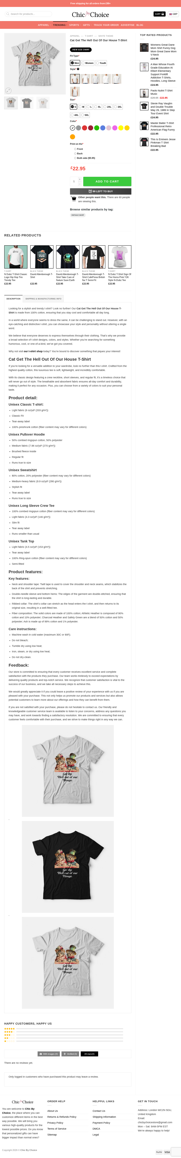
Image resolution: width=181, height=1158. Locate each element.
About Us (52, 1111)
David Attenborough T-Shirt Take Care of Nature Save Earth (67, 277)
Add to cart (107, 181)
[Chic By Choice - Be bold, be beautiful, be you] (90, 14)
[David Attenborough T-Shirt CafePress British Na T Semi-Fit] (93, 257)
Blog (139, 25)
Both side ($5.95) (86, 158)
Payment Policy (101, 1122)
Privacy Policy (55, 1122)
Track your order (106, 25)
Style (74, 69)
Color (73, 121)
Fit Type (74, 56)
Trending (59, 25)
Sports (74, 25)
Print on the (76, 144)
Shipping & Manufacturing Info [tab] (43, 299)
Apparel (43, 25)
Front (80, 149)
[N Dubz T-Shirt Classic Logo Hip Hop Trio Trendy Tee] (16, 257)
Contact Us (99, 1111)
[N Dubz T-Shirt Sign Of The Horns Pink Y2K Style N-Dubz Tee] (119, 257)
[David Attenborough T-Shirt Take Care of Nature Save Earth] (67, 257)
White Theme (105, 36)
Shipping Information (104, 1116)
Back (80, 153)
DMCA (96, 1128)
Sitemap (52, 1134)
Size (72, 99)
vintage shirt (77, 215)
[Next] (60, 64)
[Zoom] (8, 91)
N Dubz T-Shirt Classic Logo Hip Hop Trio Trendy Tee (15, 277)
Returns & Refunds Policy (61, 1116)
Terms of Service (56, 1128)
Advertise (127, 25)
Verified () (71, 1054)
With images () (50, 1054)
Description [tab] (13, 299)
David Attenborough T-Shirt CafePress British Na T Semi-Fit (93, 277)
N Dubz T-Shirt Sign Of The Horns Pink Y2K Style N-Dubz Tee (119, 277)
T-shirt (89, 36)
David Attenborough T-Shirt (41, 275)
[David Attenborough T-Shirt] (42, 257)
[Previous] (9, 64)
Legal (96, 1134)
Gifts (86, 25)
